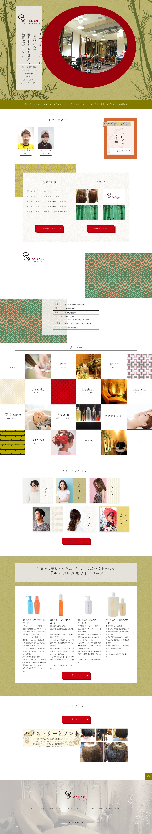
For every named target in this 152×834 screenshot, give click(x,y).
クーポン (80, 104)
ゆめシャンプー (13, 416)
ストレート (38, 390)
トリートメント (89, 390)
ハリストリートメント (54, 191)
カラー (114, 365)
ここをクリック (120, 151)
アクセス (58, 104)
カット (12, 365)
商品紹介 (123, 104)
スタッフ (47, 104)
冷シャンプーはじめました (56, 211)
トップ (28, 104)
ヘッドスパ (139, 390)
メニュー (37, 104)
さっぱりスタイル (52, 196)
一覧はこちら (49, 228)
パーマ (63, 365)
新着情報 (109, 808)
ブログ (89, 104)
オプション (112, 104)
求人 (103, 104)
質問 (96, 104)
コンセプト (69, 104)
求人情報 (100, 808)
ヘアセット (38, 441)
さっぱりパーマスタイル (55, 201)
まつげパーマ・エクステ (63, 416)
